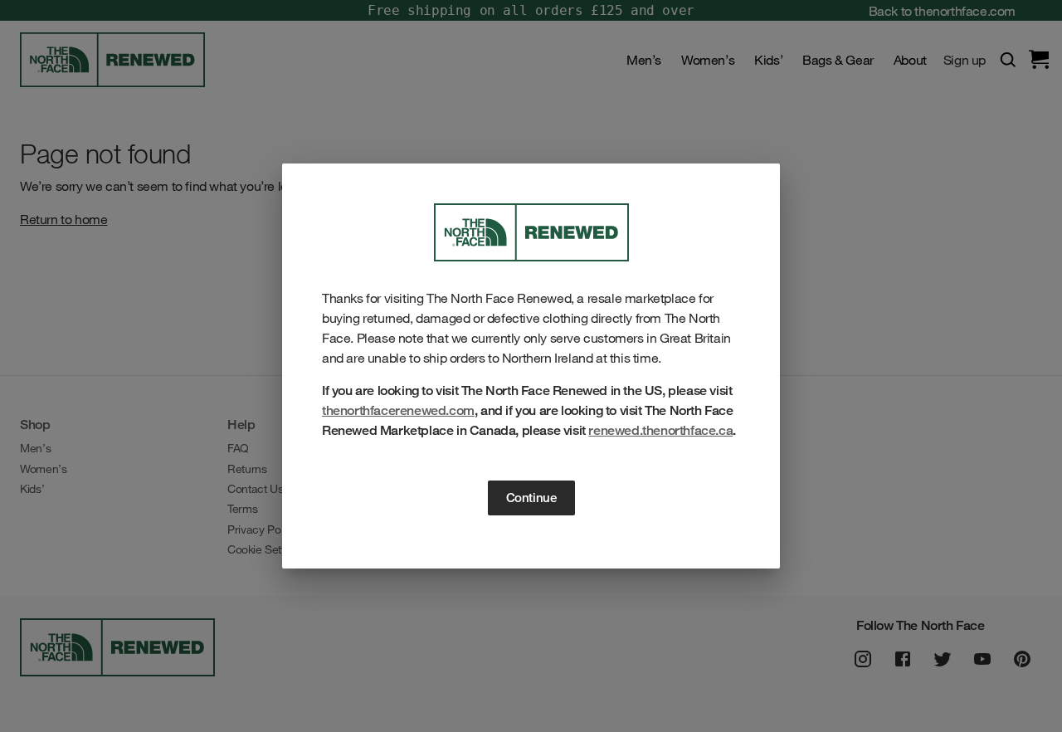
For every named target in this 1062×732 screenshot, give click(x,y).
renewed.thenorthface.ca (660, 430)
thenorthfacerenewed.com (398, 410)
